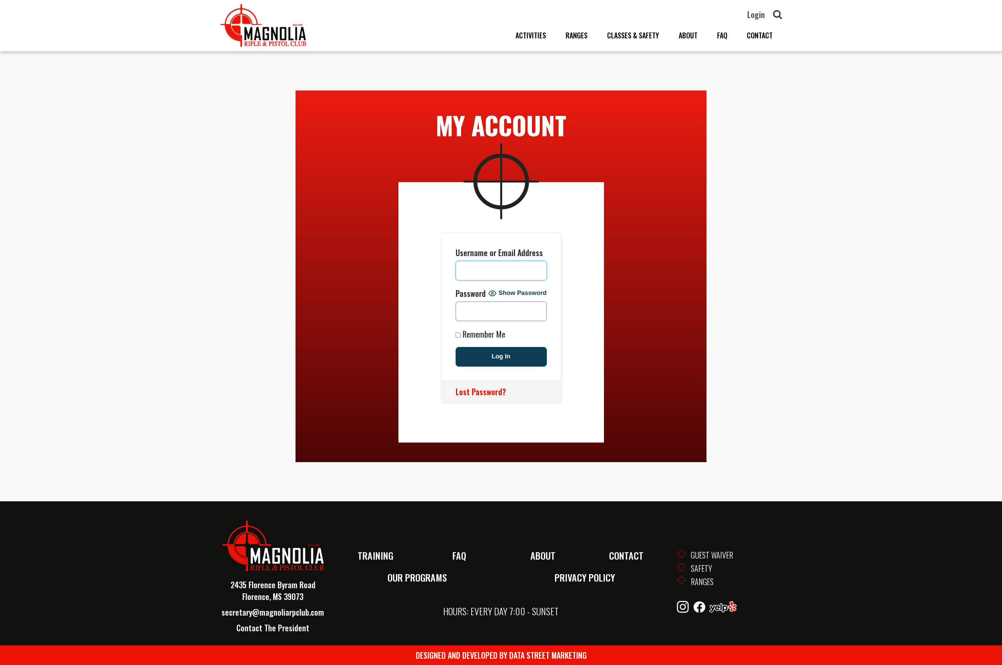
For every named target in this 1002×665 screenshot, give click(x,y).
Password (471, 293)
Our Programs (417, 577)
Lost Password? (481, 392)
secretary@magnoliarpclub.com (273, 612)
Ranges (577, 35)
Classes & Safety (633, 35)
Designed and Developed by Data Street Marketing (501, 655)
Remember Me (483, 334)
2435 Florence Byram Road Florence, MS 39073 (273, 590)
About (688, 35)
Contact (760, 35)
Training (375, 555)
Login (756, 14)
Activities (530, 35)
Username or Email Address (499, 252)
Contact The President (272, 628)
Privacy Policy (585, 577)
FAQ (722, 35)
